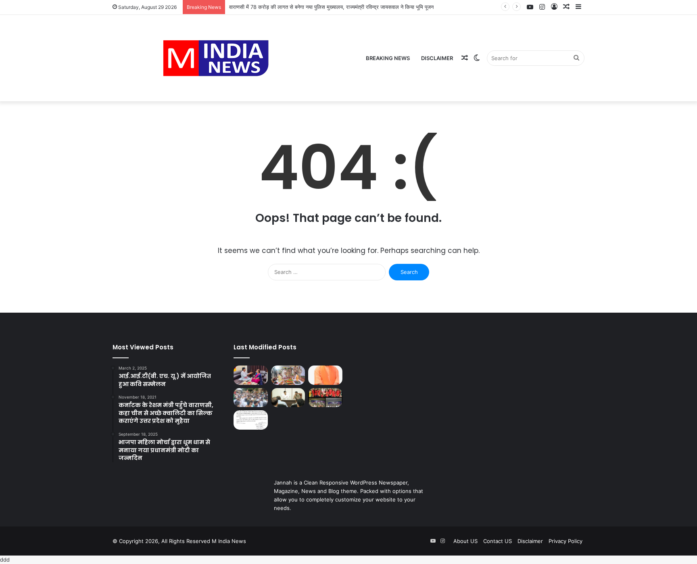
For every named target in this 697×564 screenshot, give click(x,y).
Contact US (497, 541)
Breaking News (388, 58)
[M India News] (216, 58)
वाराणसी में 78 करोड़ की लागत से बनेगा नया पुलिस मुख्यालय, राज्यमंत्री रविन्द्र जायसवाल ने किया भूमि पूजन (331, 7)
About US (465, 541)
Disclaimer (437, 58)
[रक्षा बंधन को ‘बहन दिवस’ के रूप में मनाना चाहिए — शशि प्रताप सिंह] (251, 375)
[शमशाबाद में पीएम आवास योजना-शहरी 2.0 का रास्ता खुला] (251, 420)
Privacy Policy (565, 541)
